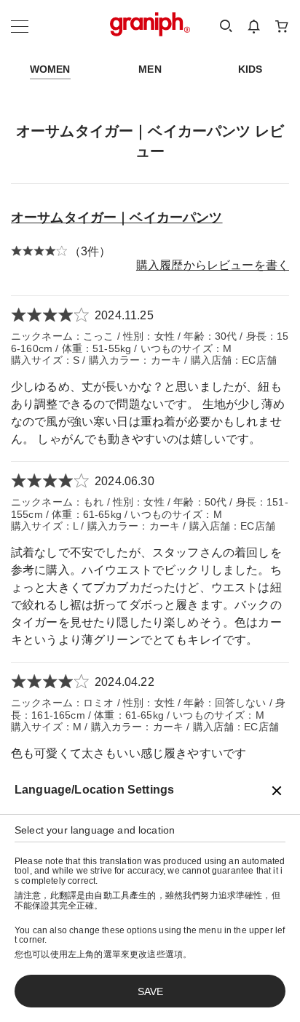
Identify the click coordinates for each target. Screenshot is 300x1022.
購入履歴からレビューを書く (212, 265)
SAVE (150, 991)
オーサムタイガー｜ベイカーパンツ (117, 217)
